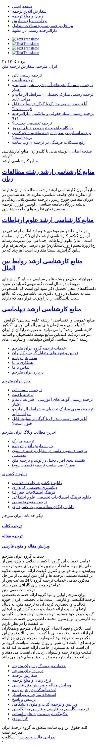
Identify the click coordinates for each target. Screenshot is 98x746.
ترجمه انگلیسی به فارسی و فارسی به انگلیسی (50, 709)
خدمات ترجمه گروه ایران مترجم (39, 348)
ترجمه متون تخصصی (29, 502)
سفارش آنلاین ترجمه (29, 11)
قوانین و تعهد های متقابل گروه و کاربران (45, 353)
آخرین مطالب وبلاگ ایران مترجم (29, 432)
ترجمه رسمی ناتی (27, 75)
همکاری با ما (22, 362)
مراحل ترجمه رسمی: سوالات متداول (42, 25)
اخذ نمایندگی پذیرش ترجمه (34, 690)
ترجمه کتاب (12, 526)
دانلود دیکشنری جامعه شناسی (37, 483)
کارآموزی (20, 718)
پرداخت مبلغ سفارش (29, 21)
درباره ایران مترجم (27, 372)
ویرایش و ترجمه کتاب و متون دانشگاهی (45, 704)
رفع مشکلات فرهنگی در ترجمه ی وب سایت (48, 142)
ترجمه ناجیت (22, 80)
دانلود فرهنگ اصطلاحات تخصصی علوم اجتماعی (51, 497)
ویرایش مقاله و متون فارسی (26, 546)
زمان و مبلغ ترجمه (27, 16)
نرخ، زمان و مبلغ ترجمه (31, 680)
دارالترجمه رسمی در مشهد (34, 30)
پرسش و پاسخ (24, 699)
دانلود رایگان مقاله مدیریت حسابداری (43, 507)
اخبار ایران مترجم (16, 381)
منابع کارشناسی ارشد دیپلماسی (41, 309)
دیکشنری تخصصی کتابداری (34, 487)
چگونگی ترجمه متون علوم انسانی (40, 714)
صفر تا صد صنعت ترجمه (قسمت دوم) (43, 465)
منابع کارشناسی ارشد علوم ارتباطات (48, 220)
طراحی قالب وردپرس (37, 737)
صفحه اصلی (22, 6)
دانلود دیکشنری (14, 474)
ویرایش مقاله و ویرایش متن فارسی (41, 685)
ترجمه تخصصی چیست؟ (32, 123)
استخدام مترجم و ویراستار (34, 694)
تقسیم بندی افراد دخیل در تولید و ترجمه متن (48, 460)
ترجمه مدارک (23, 441)
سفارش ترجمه (24, 358)
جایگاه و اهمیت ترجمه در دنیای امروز (42, 128)
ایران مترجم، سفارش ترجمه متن (29, 66)
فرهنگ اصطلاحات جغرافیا (33, 492)
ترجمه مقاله (12, 536)
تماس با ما (20, 367)
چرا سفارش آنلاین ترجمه (32, 446)
